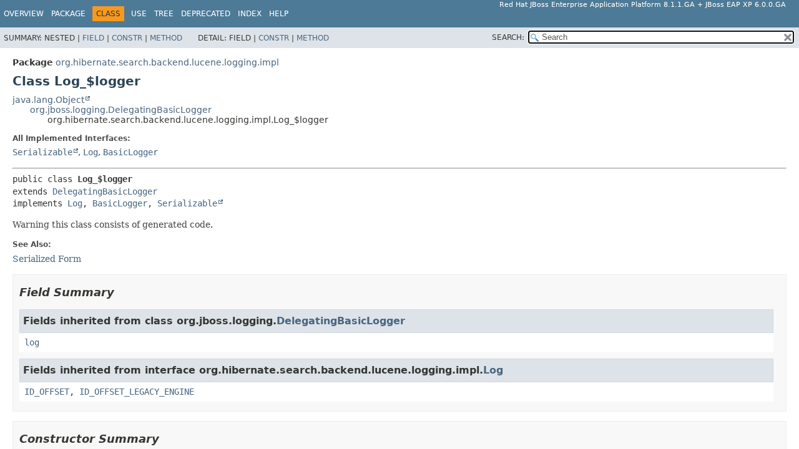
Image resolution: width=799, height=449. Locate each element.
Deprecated (205, 13)
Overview (24, 13)
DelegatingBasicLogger (104, 191)
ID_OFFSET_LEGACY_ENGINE (136, 392)
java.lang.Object (48, 100)
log (31, 342)
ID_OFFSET (46, 392)
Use (139, 13)
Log (90, 152)
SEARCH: (508, 37)
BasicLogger (130, 152)
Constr (127, 38)
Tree (164, 13)
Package (68, 13)
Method (166, 38)
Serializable (42, 152)
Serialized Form (46, 259)
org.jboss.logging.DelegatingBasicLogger (121, 110)
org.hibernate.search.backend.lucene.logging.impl (167, 62)
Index (250, 13)
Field (93, 38)
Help (278, 13)
